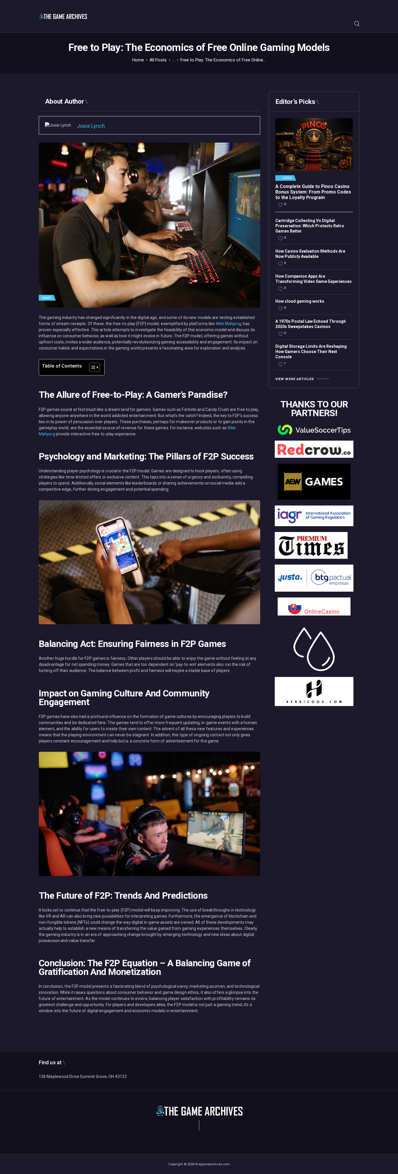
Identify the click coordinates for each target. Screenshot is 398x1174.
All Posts (158, 60)
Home (138, 60)
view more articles (294, 379)
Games (46, 297)
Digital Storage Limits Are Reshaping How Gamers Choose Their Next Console (311, 351)
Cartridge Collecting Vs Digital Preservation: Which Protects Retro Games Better (309, 225)
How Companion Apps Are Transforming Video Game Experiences (313, 279)
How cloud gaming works (299, 301)
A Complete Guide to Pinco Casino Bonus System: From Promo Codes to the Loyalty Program (313, 192)
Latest (287, 178)
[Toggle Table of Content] (91, 367)
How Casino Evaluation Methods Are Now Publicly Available (310, 254)
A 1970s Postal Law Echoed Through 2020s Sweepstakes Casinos (310, 324)
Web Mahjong (228, 323)
